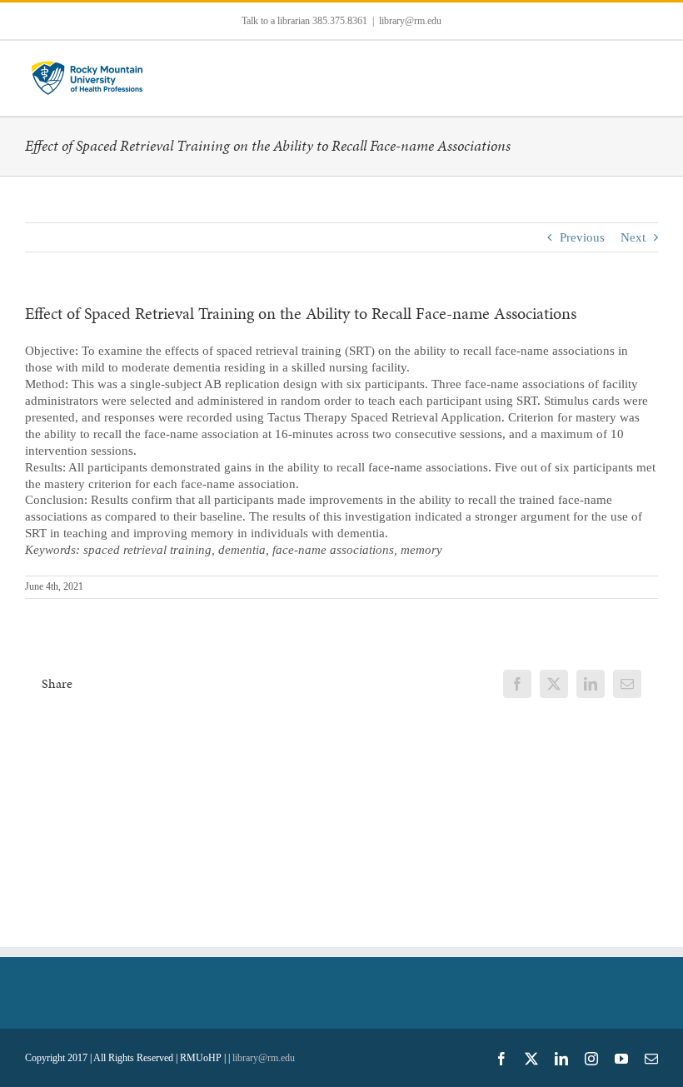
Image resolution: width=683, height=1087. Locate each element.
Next (633, 237)
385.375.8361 (339, 21)
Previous (582, 237)
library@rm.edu (410, 21)
